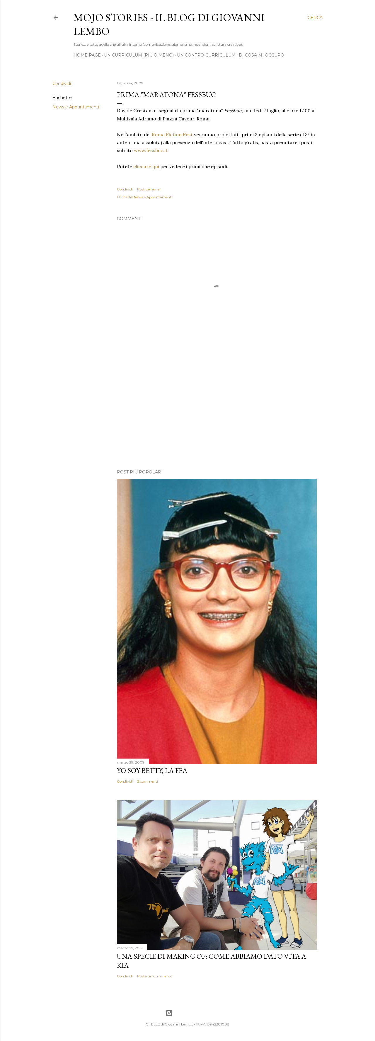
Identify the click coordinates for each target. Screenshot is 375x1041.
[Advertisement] (217, 414)
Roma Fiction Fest (172, 134)
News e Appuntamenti (75, 107)
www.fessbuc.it (151, 150)
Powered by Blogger (192, 1013)
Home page (87, 55)
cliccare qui (146, 166)
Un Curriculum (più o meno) (139, 55)
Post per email (149, 189)
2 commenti (147, 781)
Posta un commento (154, 976)
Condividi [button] (61, 83)
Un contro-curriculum (206, 55)
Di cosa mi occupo (261, 55)
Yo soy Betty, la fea (152, 770)
